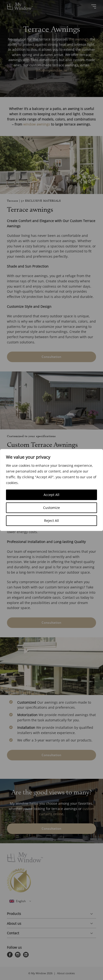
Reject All (51, 520)
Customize (51, 507)
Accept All (51, 494)
